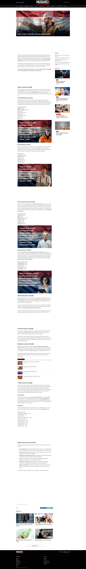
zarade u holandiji (24, 504)
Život (65, 6)
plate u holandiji (19, 504)
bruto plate (22, 90)
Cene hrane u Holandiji (22, 407)
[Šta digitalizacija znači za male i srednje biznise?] (44, 534)
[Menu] (16, 6)
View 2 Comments (35, 545)
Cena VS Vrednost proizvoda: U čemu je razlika (62, 133)
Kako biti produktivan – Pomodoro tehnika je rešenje (62, 116)
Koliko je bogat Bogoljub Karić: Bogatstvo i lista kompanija (62, 99)
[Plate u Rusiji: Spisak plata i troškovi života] (20, 372)
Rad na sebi (42, 6)
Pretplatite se (66, 2)
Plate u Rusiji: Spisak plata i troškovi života (30, 371)
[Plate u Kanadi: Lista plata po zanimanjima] (20, 368)
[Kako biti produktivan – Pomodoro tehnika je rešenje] (62, 108)
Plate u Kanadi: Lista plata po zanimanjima (30, 366)
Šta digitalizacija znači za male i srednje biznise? (43, 540)
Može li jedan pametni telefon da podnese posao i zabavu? (24, 540)
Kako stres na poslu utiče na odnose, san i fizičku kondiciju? (24, 525)
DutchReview (20, 356)
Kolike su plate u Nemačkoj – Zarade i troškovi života (31, 376)
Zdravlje (53, 6)
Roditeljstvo (59, 6)
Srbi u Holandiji (33, 461)
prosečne (42, 336)
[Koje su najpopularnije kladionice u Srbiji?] (62, 74)
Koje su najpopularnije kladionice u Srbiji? (60, 82)
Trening (47, 6)
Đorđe (58, 101)
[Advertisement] (35, 45)
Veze (36, 6)
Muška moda (27, 6)
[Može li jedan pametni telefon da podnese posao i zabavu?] (25, 534)
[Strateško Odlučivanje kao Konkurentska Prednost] (44, 518)
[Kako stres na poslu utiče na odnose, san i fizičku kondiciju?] (25, 518)
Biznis (32, 6)
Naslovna (21, 6)
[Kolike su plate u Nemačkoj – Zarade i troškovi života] (20, 377)
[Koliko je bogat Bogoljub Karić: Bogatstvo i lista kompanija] (62, 91)
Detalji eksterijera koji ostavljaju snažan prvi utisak (62, 57)
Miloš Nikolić (59, 135)
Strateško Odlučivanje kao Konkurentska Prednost (43, 524)
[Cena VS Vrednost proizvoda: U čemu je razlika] (62, 125)
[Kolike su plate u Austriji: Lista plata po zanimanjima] (20, 363)
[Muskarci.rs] (43, 2)
